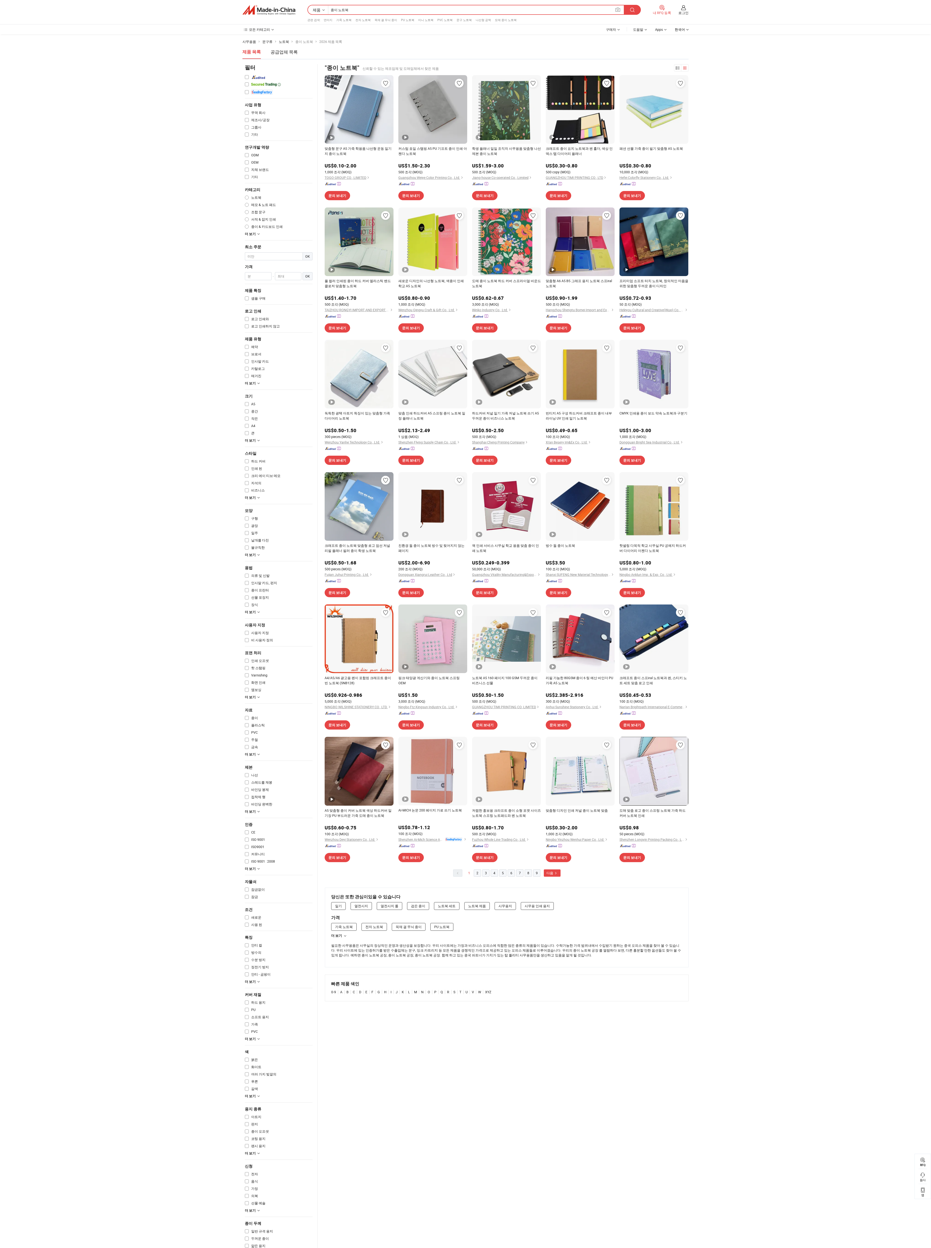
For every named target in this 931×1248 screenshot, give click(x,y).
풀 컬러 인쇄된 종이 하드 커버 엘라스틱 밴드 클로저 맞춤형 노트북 (358, 283)
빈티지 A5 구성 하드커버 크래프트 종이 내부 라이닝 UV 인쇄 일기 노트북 (579, 416)
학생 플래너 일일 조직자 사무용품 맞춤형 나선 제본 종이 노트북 (506, 151)
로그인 (683, 12)
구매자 (611, 29)
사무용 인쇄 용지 (537, 906)
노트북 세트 (447, 906)
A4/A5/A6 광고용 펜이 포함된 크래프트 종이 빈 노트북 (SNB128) (358, 680)
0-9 (333, 992)
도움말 (638, 29)
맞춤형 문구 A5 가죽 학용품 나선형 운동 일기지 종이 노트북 (358, 151)
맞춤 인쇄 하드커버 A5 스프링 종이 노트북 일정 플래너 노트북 (431, 416)
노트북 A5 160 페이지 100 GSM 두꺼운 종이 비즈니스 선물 (505, 680)
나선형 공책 (483, 20)
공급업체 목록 (284, 52)
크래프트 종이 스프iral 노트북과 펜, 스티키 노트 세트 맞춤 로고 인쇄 (653, 680)
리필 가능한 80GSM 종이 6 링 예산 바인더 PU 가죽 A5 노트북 (579, 680)
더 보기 (336, 936)
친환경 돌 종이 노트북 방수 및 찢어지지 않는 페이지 (431, 548)
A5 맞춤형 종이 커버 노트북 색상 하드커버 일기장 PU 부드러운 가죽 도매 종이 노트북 (358, 813)
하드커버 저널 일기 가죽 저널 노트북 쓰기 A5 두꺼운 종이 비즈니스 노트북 (505, 416)
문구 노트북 (464, 20)
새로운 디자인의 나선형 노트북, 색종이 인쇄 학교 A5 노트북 (431, 283)
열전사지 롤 (389, 906)
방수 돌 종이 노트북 (560, 545)
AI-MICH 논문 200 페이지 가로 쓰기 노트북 (430, 810)
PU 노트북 (407, 20)
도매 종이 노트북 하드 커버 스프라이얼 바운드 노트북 (506, 283)
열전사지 (361, 906)
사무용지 (505, 906)
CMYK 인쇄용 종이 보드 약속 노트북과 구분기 (653, 413)
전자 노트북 (363, 20)
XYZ (488, 992)
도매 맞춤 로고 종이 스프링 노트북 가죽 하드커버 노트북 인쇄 (652, 813)
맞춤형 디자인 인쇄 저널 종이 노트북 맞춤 (577, 810)
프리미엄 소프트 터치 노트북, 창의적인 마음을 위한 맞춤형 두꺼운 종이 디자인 (653, 283)
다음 (550, 873)
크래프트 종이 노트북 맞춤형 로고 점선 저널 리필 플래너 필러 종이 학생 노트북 (357, 548)
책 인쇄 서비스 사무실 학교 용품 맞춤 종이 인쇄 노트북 (505, 548)
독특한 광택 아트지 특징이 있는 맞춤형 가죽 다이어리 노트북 (357, 416)
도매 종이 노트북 (506, 20)
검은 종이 (418, 906)
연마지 (328, 20)
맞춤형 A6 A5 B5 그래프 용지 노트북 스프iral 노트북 (579, 283)
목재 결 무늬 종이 (386, 20)
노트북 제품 (477, 906)
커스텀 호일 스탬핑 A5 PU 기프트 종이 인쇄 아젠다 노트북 (432, 151)
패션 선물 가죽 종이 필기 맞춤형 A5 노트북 (651, 148)
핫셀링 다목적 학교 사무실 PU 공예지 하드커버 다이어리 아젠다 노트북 (652, 548)
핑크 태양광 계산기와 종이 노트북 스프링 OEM (429, 680)
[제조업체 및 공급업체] (268, 10)
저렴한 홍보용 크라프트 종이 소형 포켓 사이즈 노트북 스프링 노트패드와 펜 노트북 (506, 813)
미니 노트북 (425, 20)
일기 (338, 906)
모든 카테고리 (259, 29)
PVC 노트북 (445, 20)
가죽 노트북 (344, 20)
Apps (659, 29)
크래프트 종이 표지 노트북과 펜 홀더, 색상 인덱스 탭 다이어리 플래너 (579, 151)
